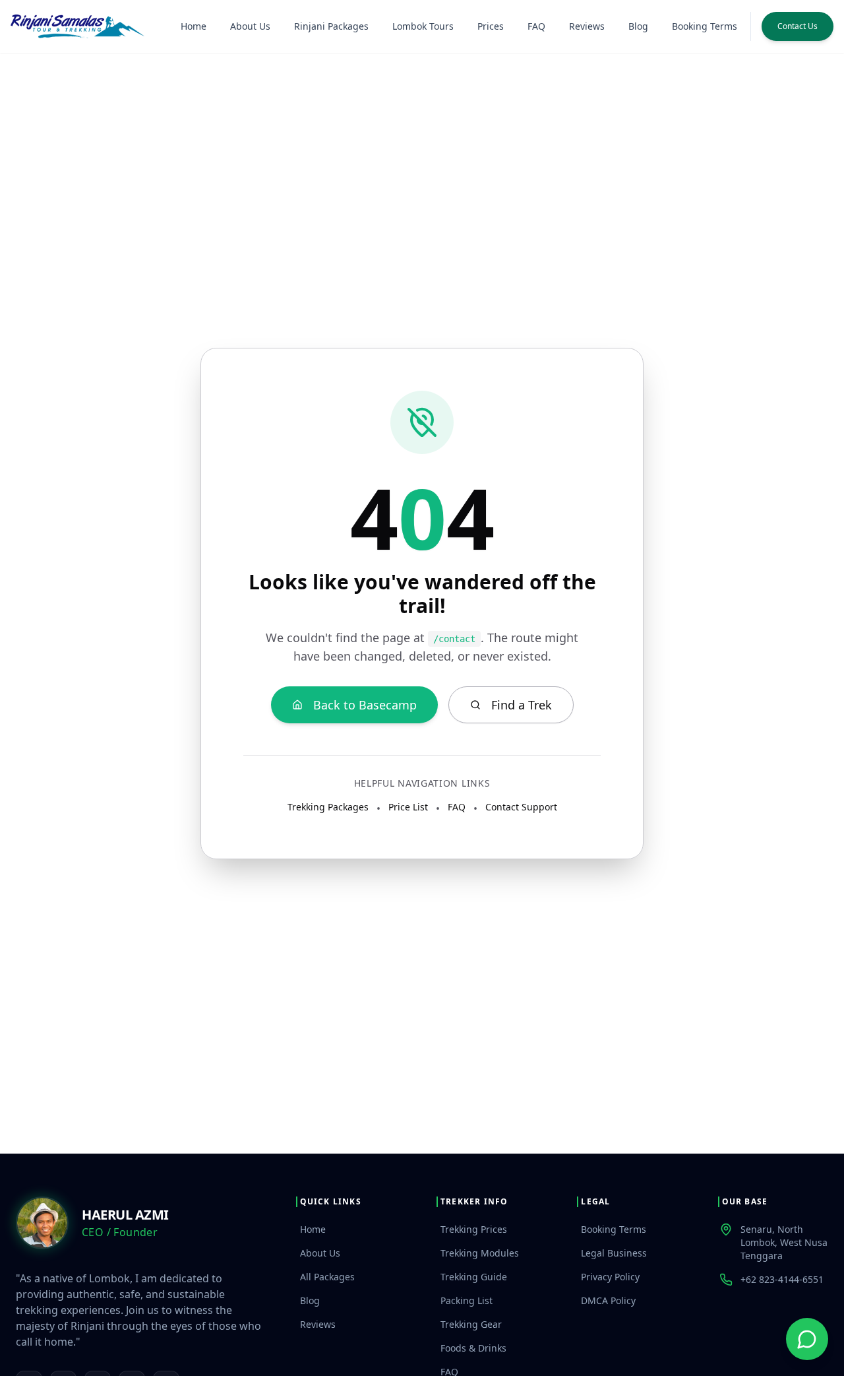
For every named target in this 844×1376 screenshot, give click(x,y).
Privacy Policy (610, 1276)
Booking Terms (704, 26)
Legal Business (614, 1253)
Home (193, 26)
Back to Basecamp (365, 705)
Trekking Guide (473, 1276)
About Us (250, 26)
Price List (408, 807)
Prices (490, 26)
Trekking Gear (471, 1324)
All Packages (327, 1276)
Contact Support (521, 807)
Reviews (587, 26)
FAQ (536, 26)
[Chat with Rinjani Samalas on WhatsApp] (807, 1339)
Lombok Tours (423, 26)
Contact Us (797, 26)
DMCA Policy (608, 1300)
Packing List (466, 1300)
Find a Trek (521, 705)
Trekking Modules (479, 1253)
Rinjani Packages (331, 26)
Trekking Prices (473, 1229)
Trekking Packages (328, 807)
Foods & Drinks (473, 1348)
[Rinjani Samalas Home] (77, 26)
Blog (638, 26)
